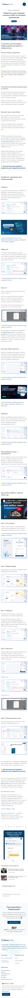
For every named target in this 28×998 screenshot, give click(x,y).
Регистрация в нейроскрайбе (5, 961)
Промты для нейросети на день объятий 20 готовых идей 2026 (16, 869)
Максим (9, 809)
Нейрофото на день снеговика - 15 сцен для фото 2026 (17, 877)
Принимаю (6, 994)
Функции (14, 21)
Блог (16, 958)
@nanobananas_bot (8, 332)
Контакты (17, 963)
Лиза (13, 809)
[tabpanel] (14, 845)
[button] (25, 203)
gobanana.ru (4, 334)
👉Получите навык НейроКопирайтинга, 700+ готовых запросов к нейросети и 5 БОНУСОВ (12, 404)
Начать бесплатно (14, 922)
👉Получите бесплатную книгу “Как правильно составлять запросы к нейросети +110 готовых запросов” (13, 239)
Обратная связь (19, 960)
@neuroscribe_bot (8, 141)
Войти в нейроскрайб (6, 958)
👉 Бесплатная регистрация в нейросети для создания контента (13, 167)
